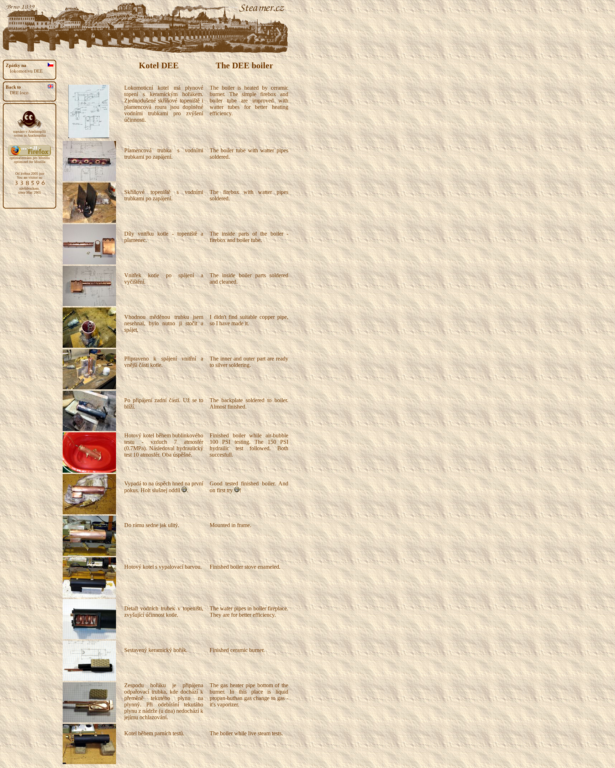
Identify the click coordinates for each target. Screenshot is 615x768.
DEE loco (17, 89)
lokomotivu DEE (24, 68)
